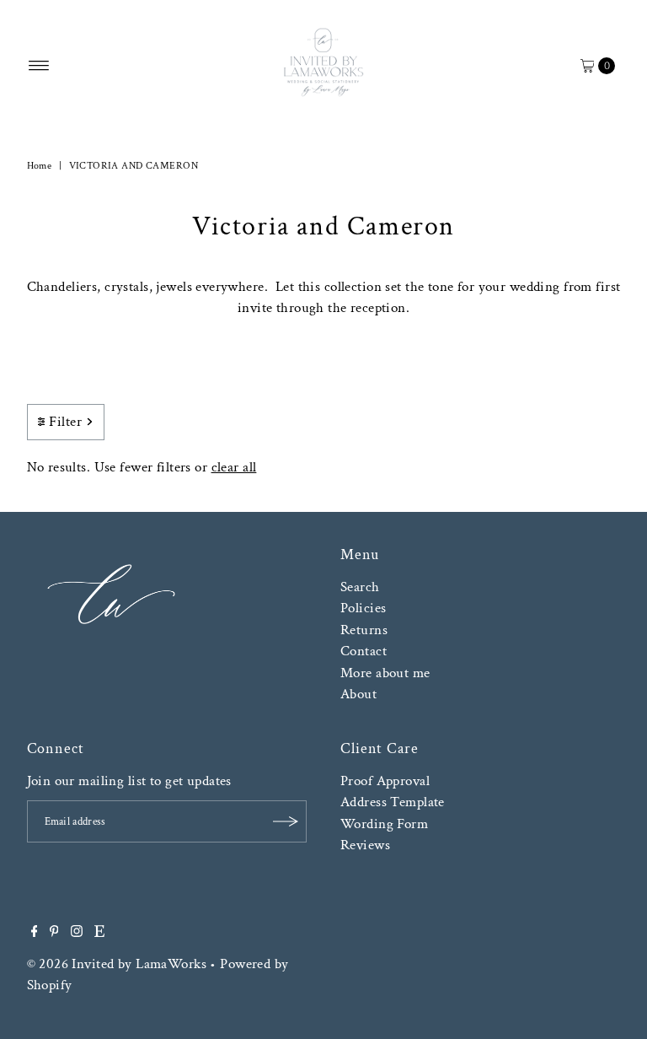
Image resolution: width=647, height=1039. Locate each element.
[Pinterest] (54, 932)
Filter (65, 421)
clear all (234, 467)
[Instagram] (77, 932)
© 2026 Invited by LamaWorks (116, 964)
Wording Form (384, 824)
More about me (385, 673)
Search (360, 587)
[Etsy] (99, 932)
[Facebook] (34, 932)
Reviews (365, 845)
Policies (363, 608)
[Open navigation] (39, 66)
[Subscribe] (286, 821)
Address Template (392, 802)
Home (39, 165)
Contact (363, 651)
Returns (364, 630)
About (358, 694)
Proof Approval (385, 781)
